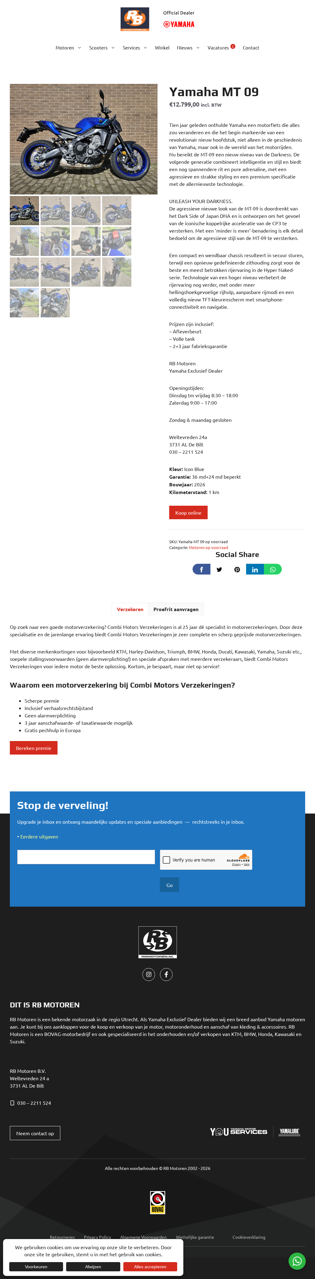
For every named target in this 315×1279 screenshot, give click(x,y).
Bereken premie (33, 748)
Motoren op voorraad (208, 547)
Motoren (65, 47)
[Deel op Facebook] (201, 569)
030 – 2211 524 (34, 1103)
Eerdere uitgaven (39, 836)
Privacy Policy (97, 1237)
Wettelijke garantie (195, 1237)
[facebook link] (166, 974)
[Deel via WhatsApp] (273, 569)
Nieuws (185, 47)
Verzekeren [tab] (130, 609)
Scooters (98, 47)
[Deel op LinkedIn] (255, 569)
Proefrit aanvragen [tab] (176, 609)
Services (131, 47)
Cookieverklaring (249, 1237)
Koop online (188, 512)
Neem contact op (35, 1133)
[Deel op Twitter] (219, 569)
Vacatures (221, 47)
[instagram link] (148, 974)
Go (169, 885)
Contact (251, 47)
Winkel (162, 47)
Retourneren (62, 1237)
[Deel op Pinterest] (237, 569)
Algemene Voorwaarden (143, 1237)
